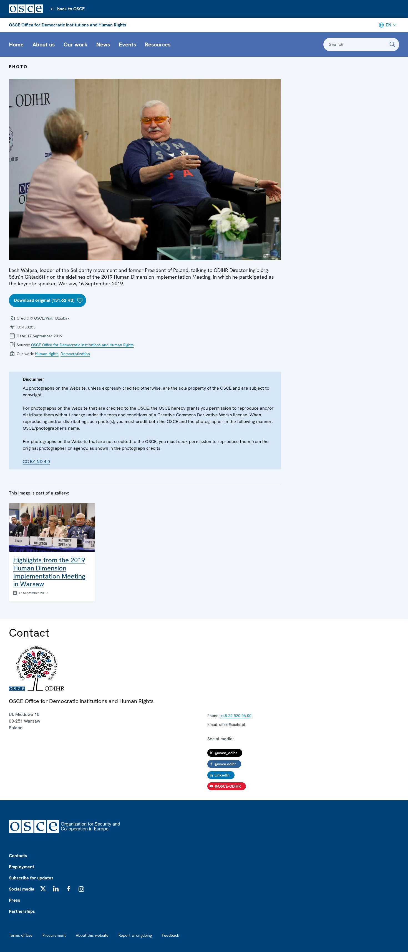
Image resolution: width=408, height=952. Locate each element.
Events (127, 44)
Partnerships (22, 911)
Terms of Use (20, 935)
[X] (43, 888)
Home (16, 44)
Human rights (47, 353)
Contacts (18, 856)
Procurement (54, 935)
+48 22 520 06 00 (235, 715)
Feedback (170, 935)
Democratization (75, 353)
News (103, 44)
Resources (157, 44)
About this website (92, 935)
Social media (21, 889)
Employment (21, 867)
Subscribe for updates (31, 878)
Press (14, 900)
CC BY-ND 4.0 (36, 461)
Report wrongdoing (135, 935)
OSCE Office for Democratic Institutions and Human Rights (67, 25)
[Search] (392, 44)
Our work (75, 44)
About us (43, 44)
